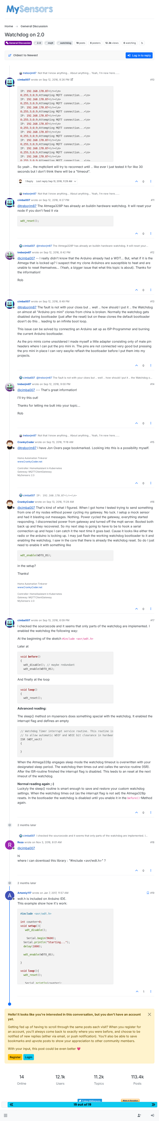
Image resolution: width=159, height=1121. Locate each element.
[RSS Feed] (142, 43)
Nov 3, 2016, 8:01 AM (49, 842)
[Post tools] (151, 181)
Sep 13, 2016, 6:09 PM (56, 620)
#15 (152, 442)
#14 (152, 384)
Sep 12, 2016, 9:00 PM (57, 384)
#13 (152, 301)
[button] (6, 1115)
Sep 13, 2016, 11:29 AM (60, 501)
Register (15, 1057)
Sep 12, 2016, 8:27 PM (56, 200)
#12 (152, 252)
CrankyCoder (25, 442)
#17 (152, 620)
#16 (152, 501)
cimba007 (23, 79)
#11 (152, 200)
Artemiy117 (24, 892)
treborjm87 (29, 73)
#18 (152, 842)
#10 (152, 79)
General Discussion (20, 42)
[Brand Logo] (29, 9)
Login (28, 1057)
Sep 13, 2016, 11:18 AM (60, 442)
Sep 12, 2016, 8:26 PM (56, 79)
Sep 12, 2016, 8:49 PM (56, 301)
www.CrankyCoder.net (29, 461)
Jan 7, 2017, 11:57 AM (56, 892)
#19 (152, 892)
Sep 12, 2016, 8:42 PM (57, 252)
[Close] (149, 1014)
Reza (20, 842)
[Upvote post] (136, 181)
